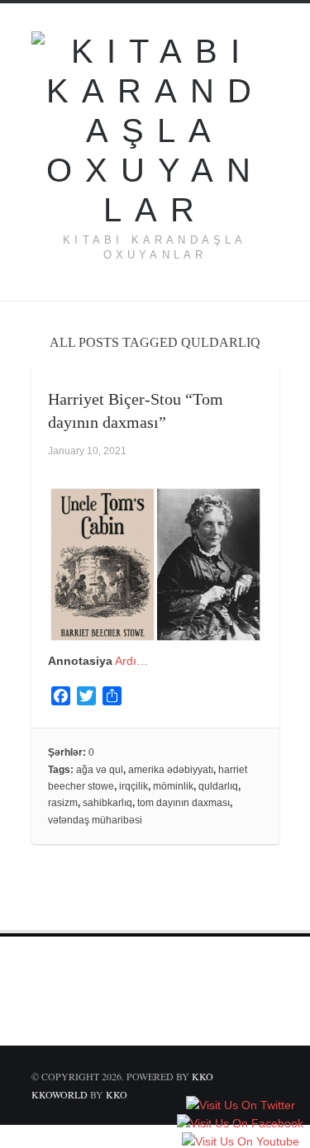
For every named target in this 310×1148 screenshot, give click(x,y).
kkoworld (60, 1094)
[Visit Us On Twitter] (240, 1106)
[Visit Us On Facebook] (239, 1124)
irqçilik (133, 786)
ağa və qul (99, 770)
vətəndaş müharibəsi (95, 820)
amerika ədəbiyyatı (170, 770)
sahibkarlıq (107, 803)
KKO (202, 1076)
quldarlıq (218, 786)
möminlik (173, 786)
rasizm (63, 803)
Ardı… (131, 660)
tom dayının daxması (183, 803)
